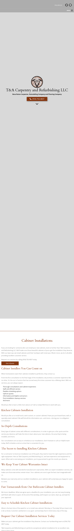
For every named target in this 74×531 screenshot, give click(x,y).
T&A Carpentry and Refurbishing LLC (37, 90)
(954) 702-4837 (38, 99)
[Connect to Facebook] (66, 5)
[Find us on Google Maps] (70, 5)
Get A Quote (10, 363)
